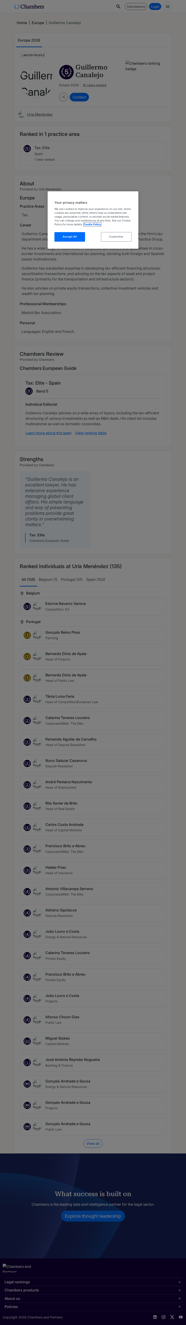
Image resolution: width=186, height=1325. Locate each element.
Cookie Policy (92, 224)
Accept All (70, 236)
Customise (116, 236)
